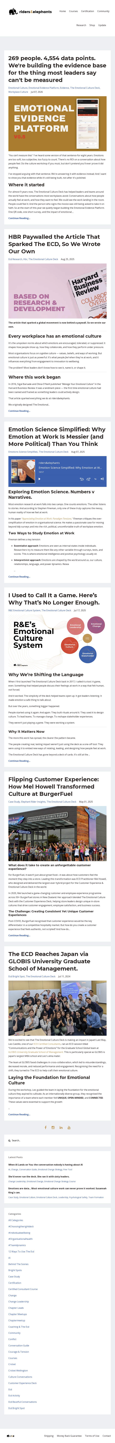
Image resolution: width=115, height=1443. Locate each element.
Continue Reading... (19, 218)
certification (14, 1282)
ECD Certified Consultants (47, 1044)
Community (103, 11)
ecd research (15, 259)
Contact (107, 1435)
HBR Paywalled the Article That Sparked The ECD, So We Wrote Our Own (54, 244)
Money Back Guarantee (69, 1435)
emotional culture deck (46, 1197)
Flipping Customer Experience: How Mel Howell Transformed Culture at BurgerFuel (53, 786)
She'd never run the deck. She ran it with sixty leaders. (38, 1176)
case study (14, 801)
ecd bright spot (16, 976)
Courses (73, 11)
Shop (92, 25)
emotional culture (17, 87)
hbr (25, 259)
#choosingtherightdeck (21, 1226)
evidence (64, 87)
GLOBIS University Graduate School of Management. (36, 1052)
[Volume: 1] (102, 479)
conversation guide (28, 1169)
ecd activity (14, 1395)
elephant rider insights (33, 801)
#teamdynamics (17, 1245)
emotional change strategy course (60, 1181)
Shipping (49, 1435)
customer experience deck (22, 1383)
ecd (10, 1389)
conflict (12, 1339)
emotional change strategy (50, 1169)
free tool (67, 1169)
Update (102, 25)
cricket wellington (18, 1370)
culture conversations (20, 1376)
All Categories (15, 1220)
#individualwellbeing (19, 1232)
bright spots (15, 1270)
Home (62, 11)
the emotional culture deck (85, 87)
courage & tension (18, 1351)
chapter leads (16, 1307)
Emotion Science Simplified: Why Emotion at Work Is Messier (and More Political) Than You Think (56, 436)
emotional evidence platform (44, 87)
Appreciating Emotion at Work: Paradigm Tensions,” (47, 518)
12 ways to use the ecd (21, 1251)
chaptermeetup (16, 1320)
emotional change (35, 1181)
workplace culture (18, 91)
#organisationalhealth (20, 1238)
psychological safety (78, 1197)
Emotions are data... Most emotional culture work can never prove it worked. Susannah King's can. (57, 1190)
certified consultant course (23, 1289)
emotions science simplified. (23, 451)
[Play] (39, 479)
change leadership (17, 1181)
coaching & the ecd (18, 1326)
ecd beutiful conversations (22, 1401)
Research (81, 25)
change (14, 1169)
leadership (63, 1197)
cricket (12, 1364)
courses (12, 1358)
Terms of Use (92, 1435)
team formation (96, 1197)
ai (9, 1169)
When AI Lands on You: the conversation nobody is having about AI (45, 1164)
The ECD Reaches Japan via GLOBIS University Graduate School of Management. (49, 961)
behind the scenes (18, 1264)
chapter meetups (17, 1314)
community (14, 1332)
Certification (87, 11)
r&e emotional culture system (24, 610)
